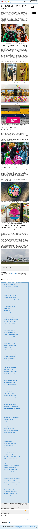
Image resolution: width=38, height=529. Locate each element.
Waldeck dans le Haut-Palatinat (9, 489)
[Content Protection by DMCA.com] (3, 272)
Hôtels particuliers (7, 447)
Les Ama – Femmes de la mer (9, 293)
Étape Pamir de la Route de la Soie (10, 495)
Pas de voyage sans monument (9, 432)
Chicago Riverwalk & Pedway (9, 375)
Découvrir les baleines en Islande (10, 404)
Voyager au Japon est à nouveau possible (11, 417)
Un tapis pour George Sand (9, 317)
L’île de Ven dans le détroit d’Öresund (11, 354)
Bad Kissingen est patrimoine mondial (11, 469)
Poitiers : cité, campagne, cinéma (10, 323)
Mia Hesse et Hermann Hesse (9, 306)
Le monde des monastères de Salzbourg (11, 397)
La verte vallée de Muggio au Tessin (10, 484)
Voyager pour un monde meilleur (10, 434)
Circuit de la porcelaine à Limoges (10, 321)
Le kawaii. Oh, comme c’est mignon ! (10, 415)
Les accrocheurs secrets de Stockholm (11, 365)
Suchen (34, 12)
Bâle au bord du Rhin (7, 500)
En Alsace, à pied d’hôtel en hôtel (10, 443)
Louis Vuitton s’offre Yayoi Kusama (7, 518)
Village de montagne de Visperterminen (11, 463)
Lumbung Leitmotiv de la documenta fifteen (12, 439)
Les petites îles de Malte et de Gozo (10, 491)
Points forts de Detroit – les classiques (11, 380)
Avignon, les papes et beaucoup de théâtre (12, 408)
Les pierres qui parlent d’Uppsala (10, 367)
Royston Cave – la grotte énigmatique (11, 406)
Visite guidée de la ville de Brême (10, 345)
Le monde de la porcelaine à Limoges (11, 319)
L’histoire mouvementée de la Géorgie (11, 386)
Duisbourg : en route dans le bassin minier (11, 299)
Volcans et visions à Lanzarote (9, 330)
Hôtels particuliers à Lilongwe (9, 393)
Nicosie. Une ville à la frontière (9, 399)
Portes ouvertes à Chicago (9, 360)
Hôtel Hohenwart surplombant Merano (11, 458)
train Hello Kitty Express (6, 136)
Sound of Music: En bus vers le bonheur (11, 286)
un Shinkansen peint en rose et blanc (15, 132)
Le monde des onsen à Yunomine (10, 295)
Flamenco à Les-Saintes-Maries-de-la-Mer (12, 482)
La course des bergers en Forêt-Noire (11, 334)
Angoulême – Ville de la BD (9, 310)
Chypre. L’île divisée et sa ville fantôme (11, 430)
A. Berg (4, 279)
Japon (24, 1)
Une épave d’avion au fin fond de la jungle (11, 497)
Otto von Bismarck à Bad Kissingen (10, 471)
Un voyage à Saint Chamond (9, 454)
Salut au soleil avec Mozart (9, 288)
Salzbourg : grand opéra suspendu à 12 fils (12, 284)
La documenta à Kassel (8, 441)
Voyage (31, 1)
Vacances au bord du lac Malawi (10, 395)
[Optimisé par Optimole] (36, 527)
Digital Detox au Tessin (8, 421)
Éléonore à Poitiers (7, 325)
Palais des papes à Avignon (9, 428)
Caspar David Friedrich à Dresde (10, 384)
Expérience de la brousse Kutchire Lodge (11, 391)
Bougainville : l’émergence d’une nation (11, 493)
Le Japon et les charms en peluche (10, 304)
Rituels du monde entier (8, 436)
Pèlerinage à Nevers (7, 347)
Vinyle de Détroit (7, 308)
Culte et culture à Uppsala (8, 369)
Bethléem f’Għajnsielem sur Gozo (10, 382)
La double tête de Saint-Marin (9, 343)
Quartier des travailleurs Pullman (10, 356)
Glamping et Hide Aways (8, 445)
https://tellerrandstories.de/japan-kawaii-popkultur (10, 516)
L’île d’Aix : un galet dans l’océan (10, 332)
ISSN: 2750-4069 (18, 526)
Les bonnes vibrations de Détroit (10, 378)
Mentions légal (27, 526)
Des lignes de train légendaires (9, 358)
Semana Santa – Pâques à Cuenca (10, 341)
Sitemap (22, 526)
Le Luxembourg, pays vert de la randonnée (12, 478)
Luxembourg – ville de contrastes (10, 467)
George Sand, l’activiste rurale (9, 312)
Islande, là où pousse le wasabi (9, 480)
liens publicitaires (13, 273)
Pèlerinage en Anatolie (8, 301)
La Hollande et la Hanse (8, 419)
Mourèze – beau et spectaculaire (10, 423)
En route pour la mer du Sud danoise (10, 460)
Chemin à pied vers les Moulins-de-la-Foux (12, 426)
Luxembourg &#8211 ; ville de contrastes (11, 465)
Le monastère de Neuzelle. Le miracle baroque (12, 402)
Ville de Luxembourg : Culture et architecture (12, 476)
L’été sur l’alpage (7, 362)
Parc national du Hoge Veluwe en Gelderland (12, 456)
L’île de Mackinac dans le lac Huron (10, 373)
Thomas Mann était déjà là (9, 338)
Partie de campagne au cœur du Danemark (12, 452)
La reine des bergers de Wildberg (10, 336)
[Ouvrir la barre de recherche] (29, 0)
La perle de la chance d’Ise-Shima (10, 297)
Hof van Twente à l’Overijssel (9, 410)
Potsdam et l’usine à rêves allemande (11, 371)
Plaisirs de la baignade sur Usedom (10, 349)
